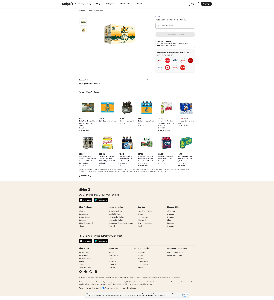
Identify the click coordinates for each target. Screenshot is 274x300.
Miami (111, 258)
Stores (140, 214)
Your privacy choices (112, 288)
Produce (82, 220)
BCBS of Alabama (174, 255)
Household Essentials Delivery (121, 223)
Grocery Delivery (115, 211)
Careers (170, 214)
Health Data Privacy (129, 288)
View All (82, 226)
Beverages (83, 214)
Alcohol (82, 211)
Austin (111, 252)
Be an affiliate (85, 258)
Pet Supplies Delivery (117, 217)
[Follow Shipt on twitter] (96, 271)
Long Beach (143, 264)
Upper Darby (143, 261)
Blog (169, 220)
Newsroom (171, 217)
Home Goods (84, 217)
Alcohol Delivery (115, 214)
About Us (171, 211)
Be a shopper (84, 252)
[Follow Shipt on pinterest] (90, 271)
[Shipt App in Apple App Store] (85, 200)
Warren (141, 258)
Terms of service (85, 288)
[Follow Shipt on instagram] (85, 271)
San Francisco (114, 255)
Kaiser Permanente (175, 252)
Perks (81, 261)
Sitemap (170, 226)
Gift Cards (142, 220)
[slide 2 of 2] (83, 30)
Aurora (140, 255)
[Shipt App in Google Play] (101, 200)
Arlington (141, 252)
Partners (170, 223)
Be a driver (83, 255)
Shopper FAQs (85, 267)
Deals (140, 226)
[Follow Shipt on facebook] (80, 271)
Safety (82, 264)
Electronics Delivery (116, 220)
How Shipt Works (145, 211)
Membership (143, 217)
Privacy (96, 288)
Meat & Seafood (86, 223)
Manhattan (113, 264)
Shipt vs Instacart (145, 223)
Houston (112, 261)
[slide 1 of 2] (83, 22)
